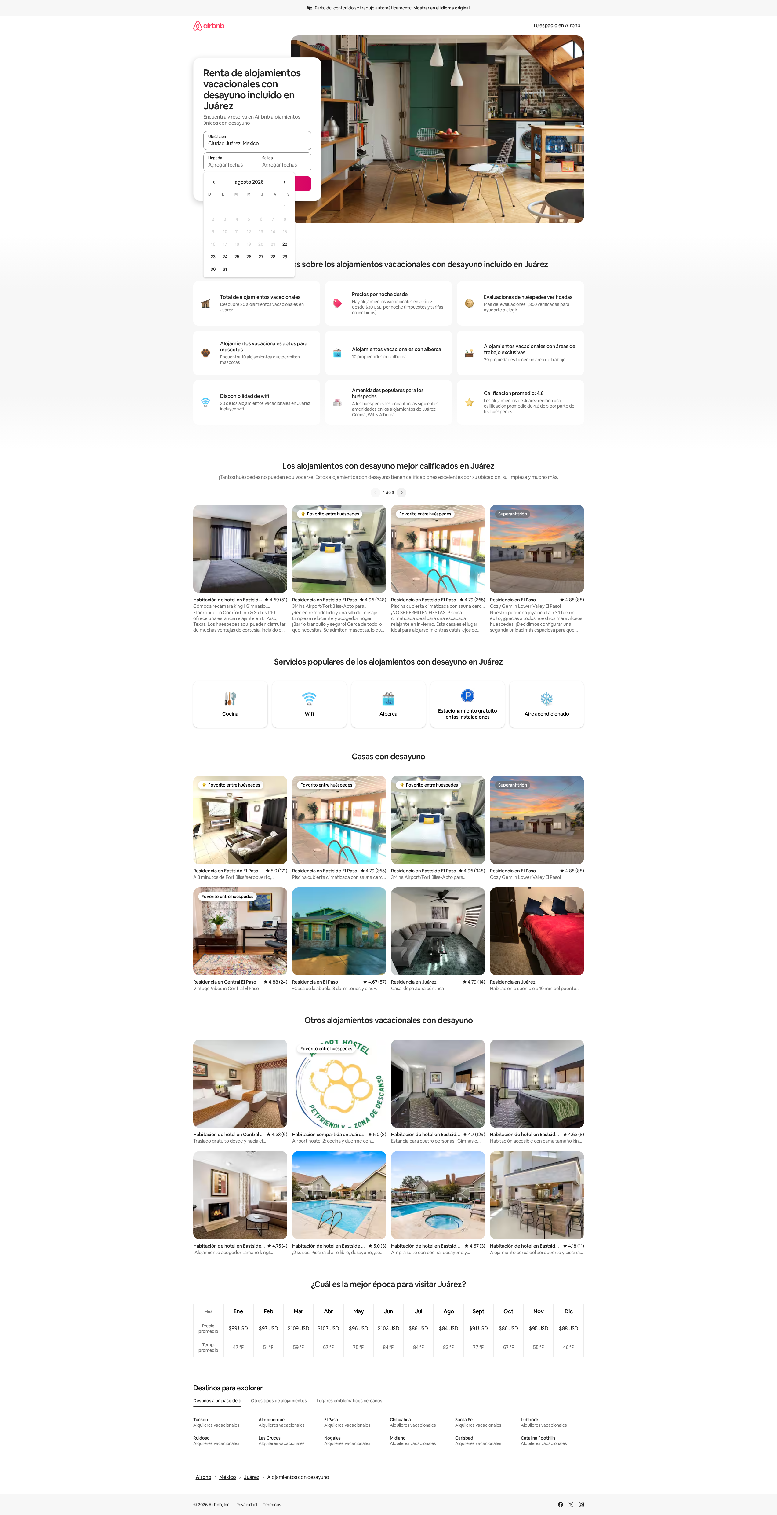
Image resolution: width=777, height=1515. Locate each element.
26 (248, 256)
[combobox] (257, 143)
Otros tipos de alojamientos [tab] (279, 1400)
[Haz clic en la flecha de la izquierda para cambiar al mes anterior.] (214, 182)
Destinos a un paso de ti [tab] (217, 1400)
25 (236, 256)
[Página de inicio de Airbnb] (208, 25)
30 (213, 269)
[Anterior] (375, 492)
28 (272, 256)
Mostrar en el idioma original (441, 8)
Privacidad (246, 1504)
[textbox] (230, 164)
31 (225, 269)
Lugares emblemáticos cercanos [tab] (349, 1400)
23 (213, 256)
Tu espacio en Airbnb (556, 25)
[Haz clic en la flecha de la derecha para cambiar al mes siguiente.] (284, 182)
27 (261, 256)
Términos (272, 1504)
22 (284, 244)
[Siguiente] (401, 492)
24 (225, 256)
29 (284, 256)
